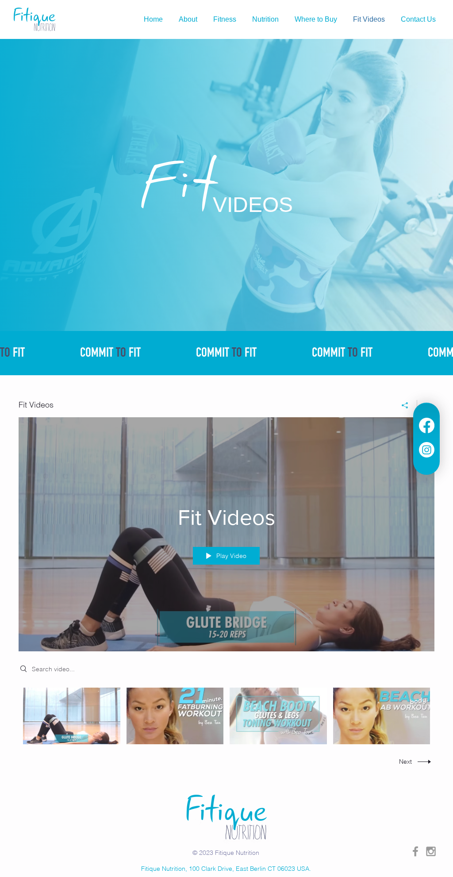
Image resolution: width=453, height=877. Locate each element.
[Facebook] (426, 425)
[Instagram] (426, 450)
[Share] (405, 405)
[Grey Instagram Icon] (431, 851)
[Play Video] (71, 715)
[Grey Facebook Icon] (415, 851)
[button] (265, 19)
